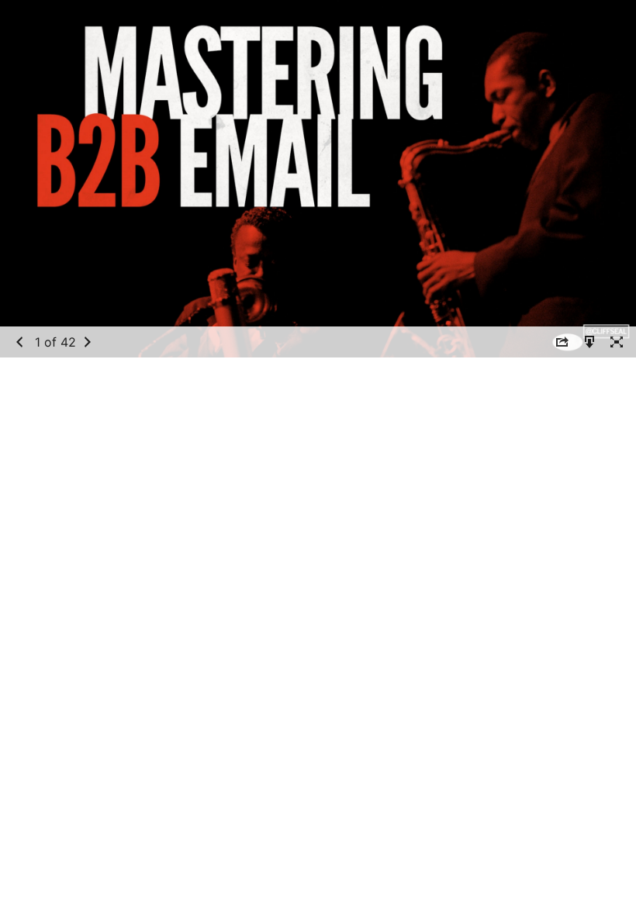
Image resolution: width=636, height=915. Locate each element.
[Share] (562, 341)
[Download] (589, 341)
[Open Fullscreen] (616, 341)
